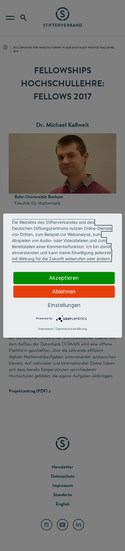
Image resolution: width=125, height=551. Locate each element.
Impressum (45, 328)
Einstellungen (64, 305)
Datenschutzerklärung (71, 328)
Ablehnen (64, 291)
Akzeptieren (64, 278)
